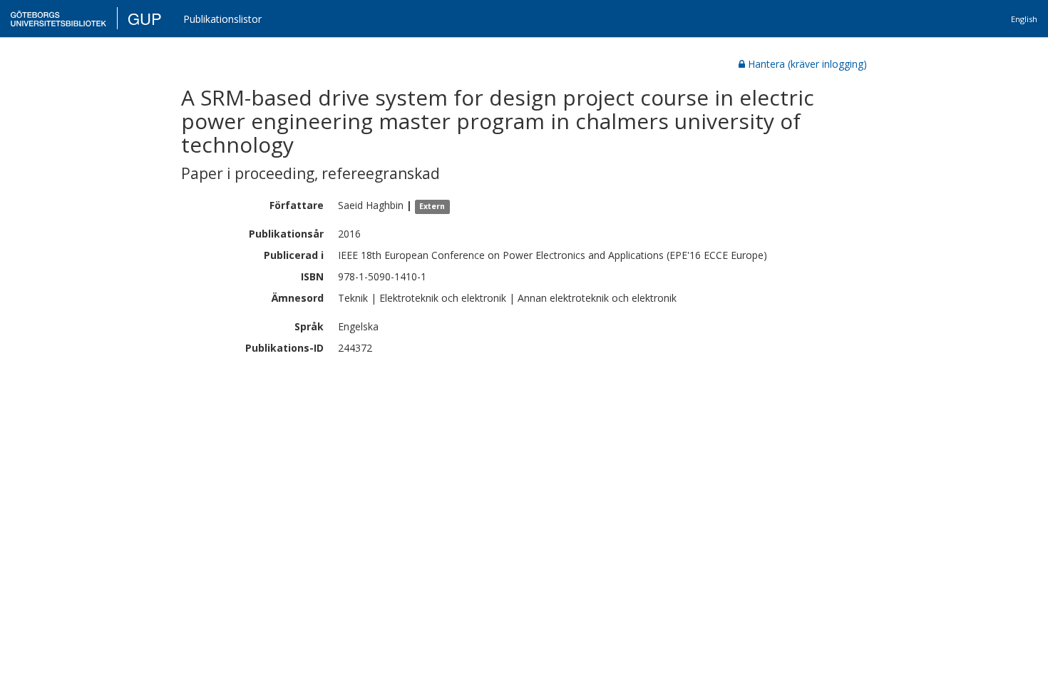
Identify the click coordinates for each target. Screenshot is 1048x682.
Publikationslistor (222, 19)
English (1024, 19)
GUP (145, 18)
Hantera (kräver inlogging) (807, 64)
